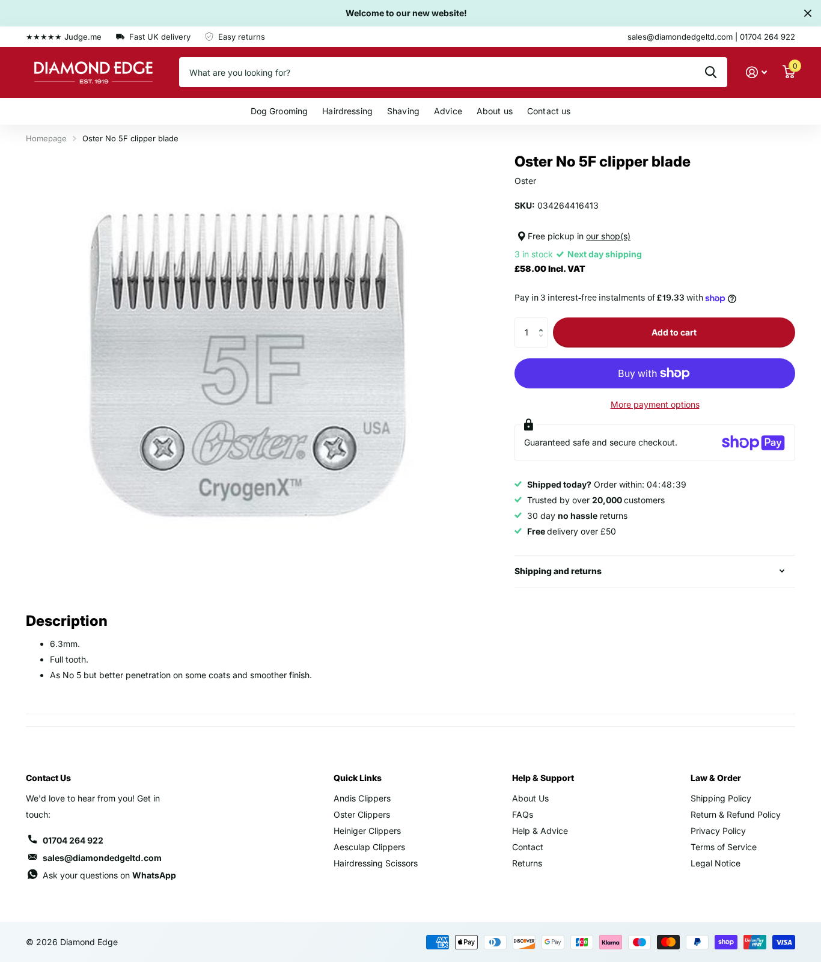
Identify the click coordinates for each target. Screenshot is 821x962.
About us (495, 111)
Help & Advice (540, 831)
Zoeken (710, 72)
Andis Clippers (362, 798)
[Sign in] (756, 72)
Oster (525, 181)
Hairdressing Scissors (376, 863)
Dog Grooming (279, 111)
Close (808, 13)
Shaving (403, 111)
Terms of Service (724, 847)
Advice (448, 111)
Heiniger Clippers (367, 831)
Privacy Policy (718, 831)
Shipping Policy (721, 798)
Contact (527, 847)
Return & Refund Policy (736, 814)
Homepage (46, 138)
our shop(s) (608, 236)
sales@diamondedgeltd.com (102, 858)
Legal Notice (715, 863)
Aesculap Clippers (369, 847)
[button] (543, 321)
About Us (530, 798)
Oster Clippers (362, 814)
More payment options (655, 404)
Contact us (548, 111)
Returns (527, 863)
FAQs (522, 814)
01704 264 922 (73, 840)
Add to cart (674, 332)
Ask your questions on (109, 875)
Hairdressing (347, 111)
